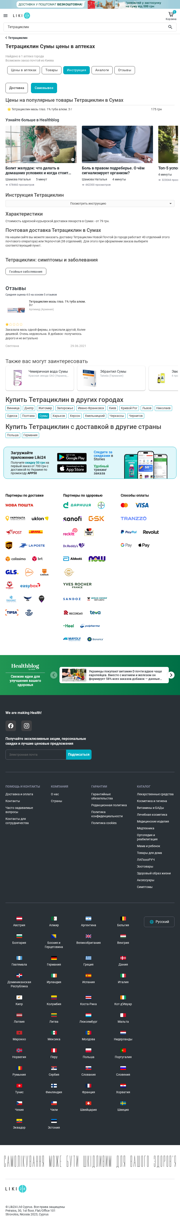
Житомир (45, 408)
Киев (112, 408)
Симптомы (145, 887)
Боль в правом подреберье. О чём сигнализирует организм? (113, 170)
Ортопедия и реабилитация (147, 837)
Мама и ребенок (148, 846)
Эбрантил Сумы (113, 371)
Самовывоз (44, 88)
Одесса (12, 416)
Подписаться (79, 754)
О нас (55, 794)
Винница (13, 408)
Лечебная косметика (152, 814)
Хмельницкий (95, 416)
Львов (146, 408)
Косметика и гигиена (152, 801)
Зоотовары (145, 866)
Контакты (12, 801)
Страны (56, 801)
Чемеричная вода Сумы (48, 371)
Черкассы (117, 416)
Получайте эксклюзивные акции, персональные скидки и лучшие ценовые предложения (45, 741)
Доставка (16, 88)
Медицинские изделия (153, 821)
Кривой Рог (129, 408)
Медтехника (145, 828)
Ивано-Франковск (91, 408)
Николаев (163, 408)
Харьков (58, 416)
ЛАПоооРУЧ (146, 859)
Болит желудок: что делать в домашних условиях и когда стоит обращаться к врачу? (36, 170)
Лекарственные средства (155, 794)
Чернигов (136, 416)
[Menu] (5, 15)
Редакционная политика (109, 805)
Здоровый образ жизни (154, 873)
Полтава (28, 416)
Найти (171, 27)
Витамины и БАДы (150, 808)
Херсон (75, 416)
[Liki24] (15, 1189)
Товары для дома (149, 853)
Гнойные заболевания (26, 271)
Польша (13, 435)
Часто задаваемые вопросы (19, 810)
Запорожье (65, 408)
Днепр (29, 408)
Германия (30, 435)
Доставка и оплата (19, 794)
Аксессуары (145, 880)
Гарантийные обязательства (102, 796)
